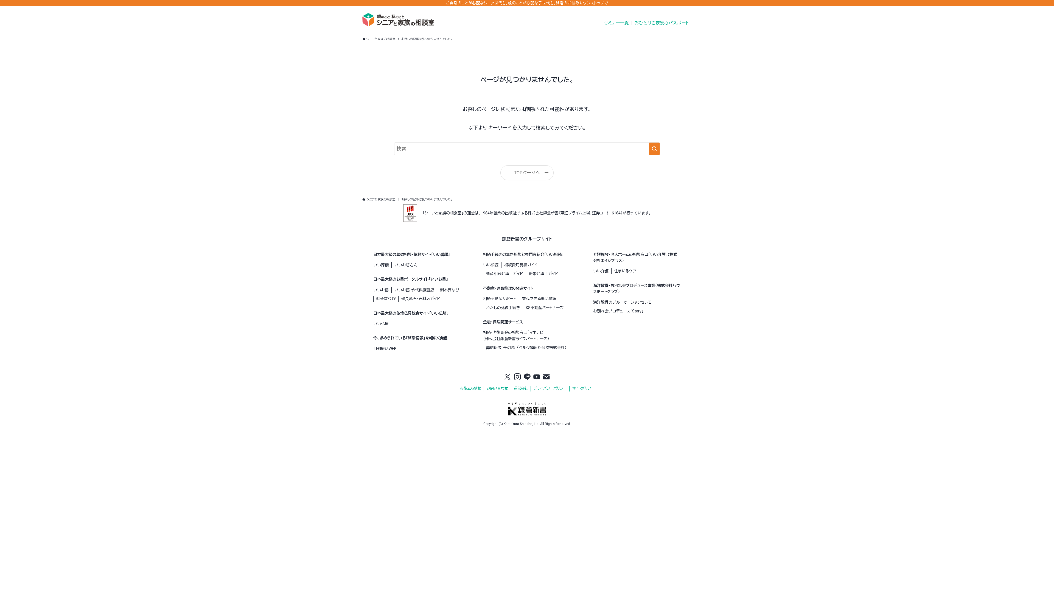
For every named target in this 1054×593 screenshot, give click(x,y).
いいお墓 (381, 290)
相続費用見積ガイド (520, 265)
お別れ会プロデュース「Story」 (618, 311)
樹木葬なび (449, 290)
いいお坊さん (405, 265)
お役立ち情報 (470, 388)
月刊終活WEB (385, 348)
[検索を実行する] (654, 148)
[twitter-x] (507, 377)
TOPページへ (527, 172)
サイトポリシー (583, 388)
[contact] (546, 377)
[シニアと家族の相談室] (398, 19)
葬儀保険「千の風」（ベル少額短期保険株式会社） (526, 347)
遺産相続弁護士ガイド (504, 274)
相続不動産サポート (499, 298)
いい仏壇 (381, 323)
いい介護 (601, 271)
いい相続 (490, 265)
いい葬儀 (381, 265)
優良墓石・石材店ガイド (420, 298)
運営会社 (521, 388)
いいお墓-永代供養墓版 (414, 290)
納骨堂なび (386, 298)
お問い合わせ (497, 388)
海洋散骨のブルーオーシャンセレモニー (625, 302)
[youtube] (537, 377)
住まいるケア (625, 271)
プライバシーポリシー (550, 388)
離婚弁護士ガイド (543, 274)
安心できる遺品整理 (539, 298)
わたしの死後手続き (503, 308)
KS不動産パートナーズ (545, 308)
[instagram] (517, 377)
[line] (527, 377)
